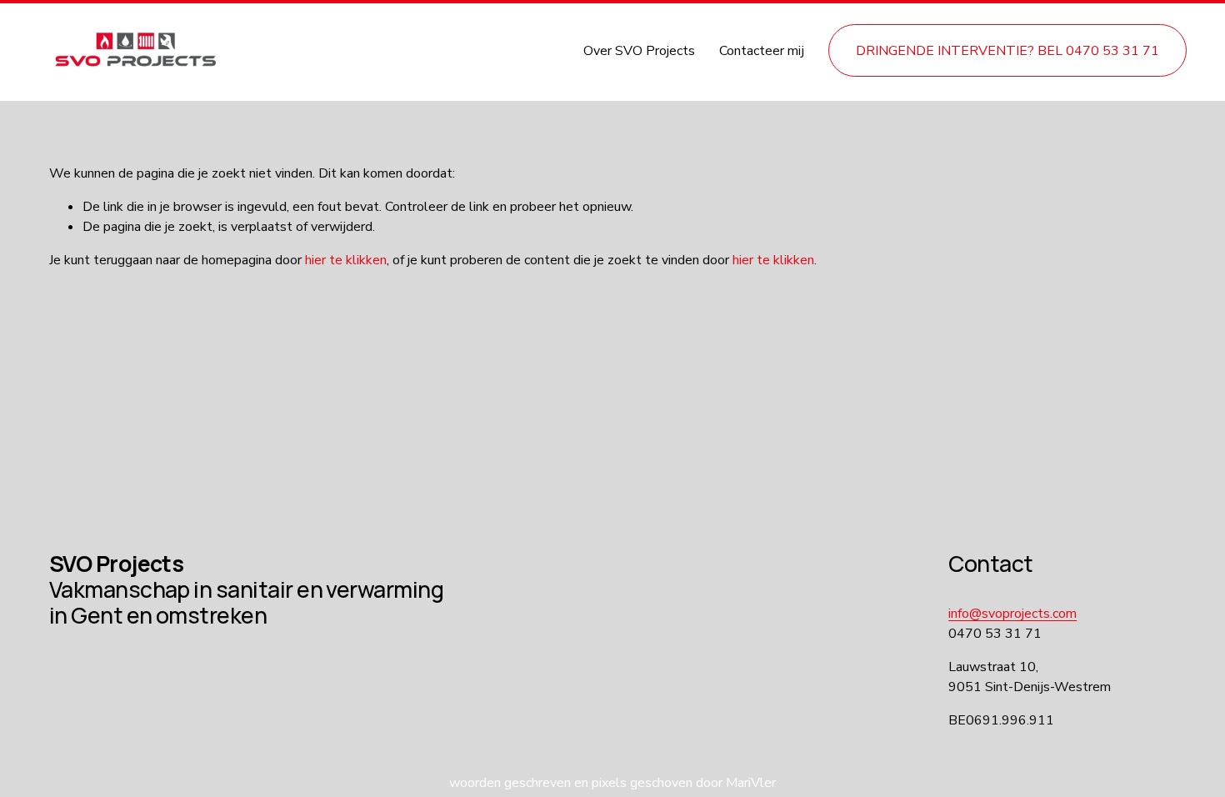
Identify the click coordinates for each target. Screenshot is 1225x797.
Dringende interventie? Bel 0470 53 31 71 (1007, 51)
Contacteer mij (761, 51)
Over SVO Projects (639, 51)
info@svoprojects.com (1012, 613)
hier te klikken (346, 260)
